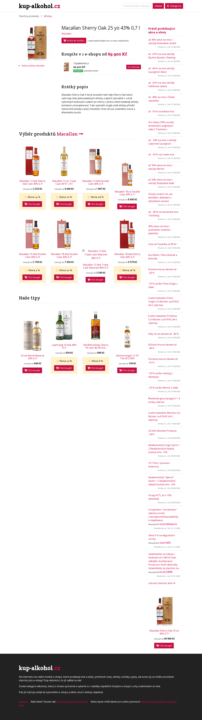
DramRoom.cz (160, 528)
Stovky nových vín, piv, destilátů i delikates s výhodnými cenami (160, 197)
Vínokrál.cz (161, 576)
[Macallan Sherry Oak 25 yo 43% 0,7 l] (164, 611)
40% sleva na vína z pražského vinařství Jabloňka (159, 230)
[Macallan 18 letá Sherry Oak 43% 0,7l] (127, 234)
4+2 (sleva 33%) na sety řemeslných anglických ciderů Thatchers (161, 126)
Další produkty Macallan (33, 65)
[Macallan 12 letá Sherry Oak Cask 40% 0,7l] (32, 161)
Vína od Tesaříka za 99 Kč (162, 244)
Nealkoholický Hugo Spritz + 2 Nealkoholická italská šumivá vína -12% (164, 448)
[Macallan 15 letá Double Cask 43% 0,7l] (32, 234)
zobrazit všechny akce (160, 583)
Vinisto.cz (162, 47)
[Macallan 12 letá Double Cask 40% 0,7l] (95, 161)
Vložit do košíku (75, 40)
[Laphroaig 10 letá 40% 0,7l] (64, 325)
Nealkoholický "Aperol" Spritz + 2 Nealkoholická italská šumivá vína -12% (161, 481)
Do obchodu (134, 67)
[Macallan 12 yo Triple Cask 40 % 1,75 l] (64, 161)
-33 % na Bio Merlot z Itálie (163, 387)
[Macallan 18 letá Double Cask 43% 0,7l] (64, 234)
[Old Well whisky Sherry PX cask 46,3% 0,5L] (95, 325)
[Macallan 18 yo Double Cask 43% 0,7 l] (127, 173)
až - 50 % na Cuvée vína (161, 154)
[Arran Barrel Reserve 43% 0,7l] (32, 336)
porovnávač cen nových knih (72, 701)
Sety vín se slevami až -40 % (163, 333)
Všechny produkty (29, 16)
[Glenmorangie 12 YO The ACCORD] (127, 337)
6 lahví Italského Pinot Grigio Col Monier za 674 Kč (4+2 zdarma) (163, 301)
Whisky (48, 16)
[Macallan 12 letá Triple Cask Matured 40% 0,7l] (95, 254)
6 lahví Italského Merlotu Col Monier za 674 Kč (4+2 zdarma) (164, 416)
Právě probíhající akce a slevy (161, 30)
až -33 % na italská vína (161, 111)
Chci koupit (33, 204)
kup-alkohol (39, 6)
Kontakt (23, 701)
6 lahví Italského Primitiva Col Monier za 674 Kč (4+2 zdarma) (162, 319)
